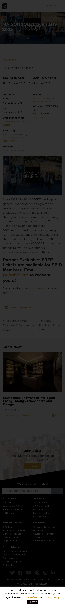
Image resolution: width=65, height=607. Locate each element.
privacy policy (51, 597)
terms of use (31, 597)
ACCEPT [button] (33, 602)
